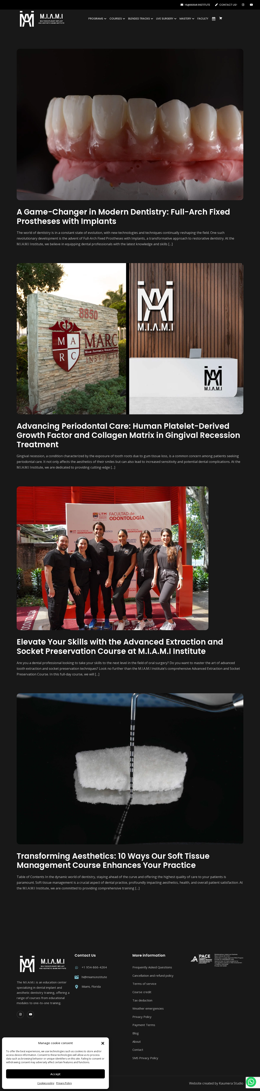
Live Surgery (164, 19)
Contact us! (228, 5)
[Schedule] (214, 19)
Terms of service (144, 984)
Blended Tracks (139, 19)
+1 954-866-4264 (94, 967)
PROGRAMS (95, 19)
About (136, 1041)
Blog (135, 1033)
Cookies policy (45, 1083)
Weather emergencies (148, 1008)
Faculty (202, 19)
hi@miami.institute (197, 5)
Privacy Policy (64, 1083)
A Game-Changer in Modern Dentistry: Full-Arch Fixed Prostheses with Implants (123, 216)
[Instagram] (244, 5)
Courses (115, 19)
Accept (55, 1074)
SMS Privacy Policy (145, 1058)
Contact (137, 1050)
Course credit (141, 992)
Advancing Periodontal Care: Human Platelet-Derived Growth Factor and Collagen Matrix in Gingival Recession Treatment (128, 435)
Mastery (185, 19)
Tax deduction (142, 1000)
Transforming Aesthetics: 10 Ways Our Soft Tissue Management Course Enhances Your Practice (113, 861)
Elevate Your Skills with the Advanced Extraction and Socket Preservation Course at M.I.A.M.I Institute (120, 646)
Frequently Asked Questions (152, 967)
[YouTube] (252, 5)
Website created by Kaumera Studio (216, 1083)
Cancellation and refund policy (152, 975)
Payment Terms (143, 1025)
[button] (103, 1043)
